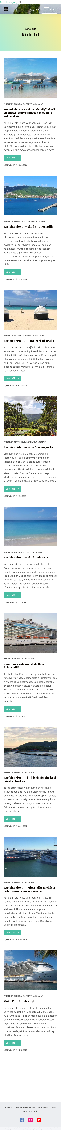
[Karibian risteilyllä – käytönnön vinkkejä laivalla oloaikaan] (30, 747)
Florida (18, 104)
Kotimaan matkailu (26, 1107)
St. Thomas (29, 221)
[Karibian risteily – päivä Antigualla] (30, 526)
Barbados (19, 335)
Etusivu (9, 1107)
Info (54, 1107)
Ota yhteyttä (30, 1111)
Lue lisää (13, 158)
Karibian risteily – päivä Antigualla (26, 557)
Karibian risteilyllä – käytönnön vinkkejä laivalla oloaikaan (30, 779)
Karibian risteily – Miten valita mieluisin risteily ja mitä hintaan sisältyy (29, 889)
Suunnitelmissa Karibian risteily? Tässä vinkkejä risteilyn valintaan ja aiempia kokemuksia (29, 113)
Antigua (18, 552)
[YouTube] (39, 1120)
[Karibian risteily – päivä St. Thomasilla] (30, 195)
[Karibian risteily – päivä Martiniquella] (30, 416)
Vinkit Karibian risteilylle (20, 1001)
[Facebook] (22, 1120)
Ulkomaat (38, 104)
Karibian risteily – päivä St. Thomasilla (28, 226)
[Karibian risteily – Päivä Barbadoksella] (30, 310)
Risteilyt (27, 104)
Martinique (19, 442)
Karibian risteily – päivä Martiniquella (28, 447)
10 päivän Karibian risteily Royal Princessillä (24, 665)
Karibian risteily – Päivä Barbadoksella (29, 341)
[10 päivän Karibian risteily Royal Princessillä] (30, 633)
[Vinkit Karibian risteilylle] (30, 970)
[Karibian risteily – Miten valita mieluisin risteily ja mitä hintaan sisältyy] (30, 857)
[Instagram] (30, 1120)
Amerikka (8, 104)
